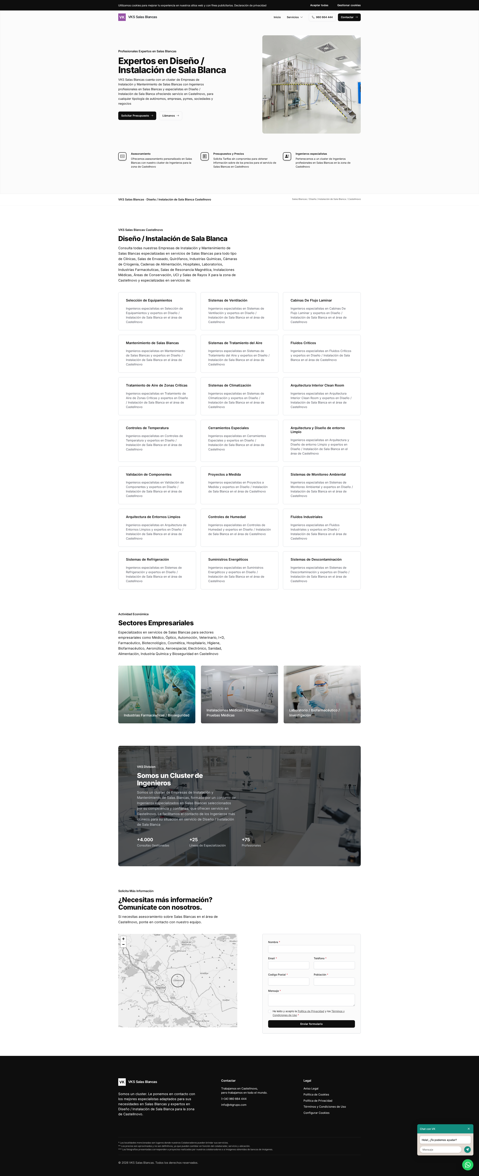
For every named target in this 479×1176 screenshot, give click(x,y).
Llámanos (168, 115)
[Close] (469, 1128)
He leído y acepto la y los (309, 1013)
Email (272, 958)
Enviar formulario (311, 1023)
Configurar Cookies (316, 1113)
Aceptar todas (319, 5)
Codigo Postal (278, 974)
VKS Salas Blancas (142, 17)
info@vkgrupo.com (233, 1105)
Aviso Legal (310, 1088)
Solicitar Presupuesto (135, 115)
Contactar (347, 17)
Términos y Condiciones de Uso (324, 1106)
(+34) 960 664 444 (234, 1099)
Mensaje (274, 990)
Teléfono (320, 958)
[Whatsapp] (467, 1164)
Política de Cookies (316, 1094)
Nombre (274, 942)
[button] (177, 980)
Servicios (293, 17)
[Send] (467, 1149)
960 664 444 (324, 17)
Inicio (277, 17)
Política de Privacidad (311, 1011)
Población (321, 974)
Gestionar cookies (349, 5)
